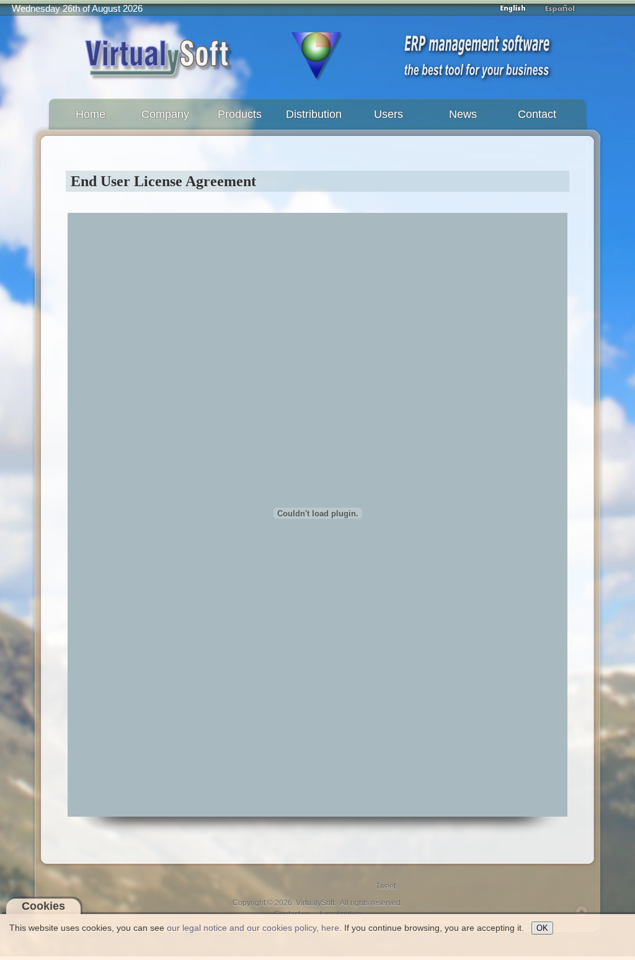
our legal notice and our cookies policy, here (253, 928)
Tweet (386, 886)
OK (542, 928)
